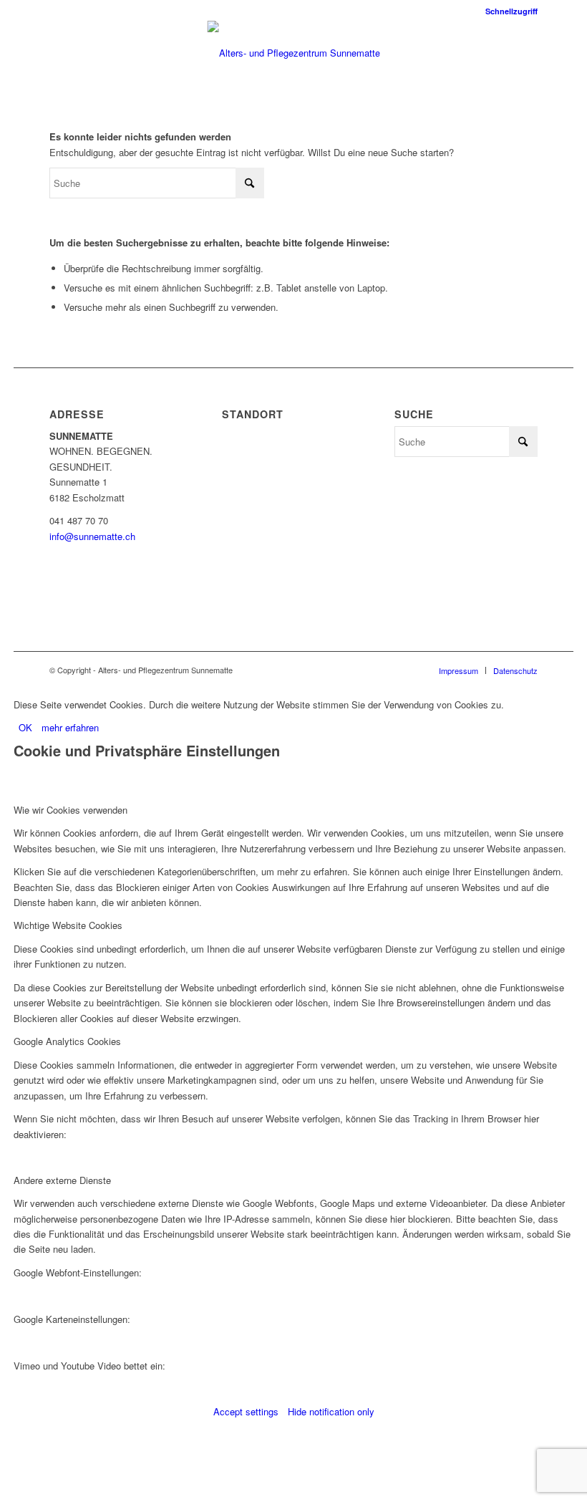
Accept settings (245, 1411)
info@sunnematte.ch (92, 536)
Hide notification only (331, 1411)
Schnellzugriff (511, 11)
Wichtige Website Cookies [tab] (68, 925)
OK (25, 727)
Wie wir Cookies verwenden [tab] (70, 810)
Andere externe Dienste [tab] (62, 1180)
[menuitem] (508, 11)
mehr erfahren (70, 727)
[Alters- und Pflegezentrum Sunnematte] (294, 53)
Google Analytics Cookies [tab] (67, 1041)
